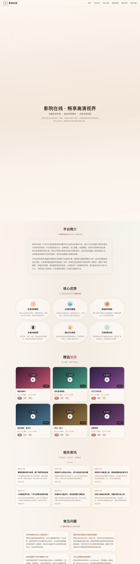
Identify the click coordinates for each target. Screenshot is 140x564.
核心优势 (106, 3)
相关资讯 (124, 3)
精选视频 (115, 3)
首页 (89, 3)
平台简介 (97, 3)
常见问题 (133, 3)
